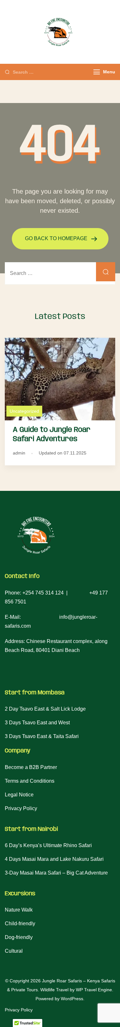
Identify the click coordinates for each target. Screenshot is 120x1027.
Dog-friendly (19, 937)
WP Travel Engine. (94, 989)
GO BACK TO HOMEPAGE (57, 238)
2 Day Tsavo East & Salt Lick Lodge (45, 709)
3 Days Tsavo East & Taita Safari (42, 736)
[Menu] (96, 72)
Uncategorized (24, 411)
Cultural (14, 951)
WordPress (72, 998)
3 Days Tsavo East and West (37, 722)
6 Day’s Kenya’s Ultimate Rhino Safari (48, 845)
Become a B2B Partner (31, 767)
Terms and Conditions (29, 781)
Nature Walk (19, 909)
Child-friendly (20, 923)
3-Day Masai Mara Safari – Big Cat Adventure (56, 873)
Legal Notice (19, 794)
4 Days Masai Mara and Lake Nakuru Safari (54, 859)
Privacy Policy (21, 808)
